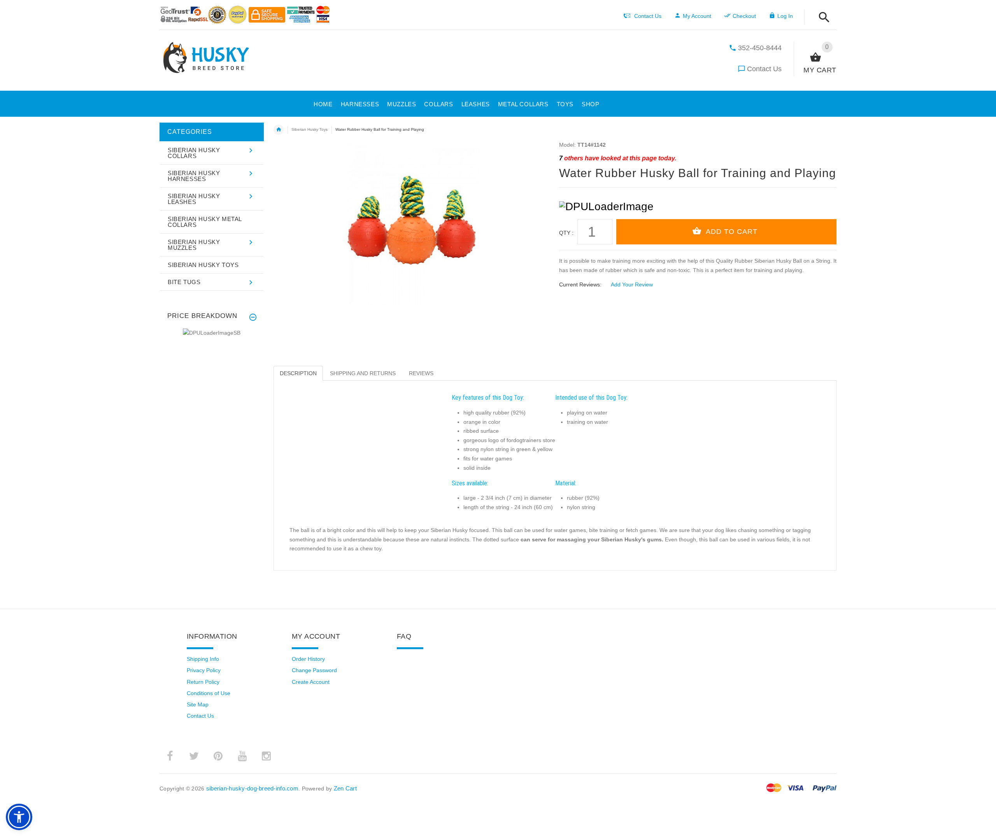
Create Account (311, 682)
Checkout (744, 16)
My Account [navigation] (697, 16)
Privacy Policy (204, 670)
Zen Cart (345, 788)
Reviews (421, 373)
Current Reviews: (580, 284)
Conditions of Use (208, 693)
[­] (821, 18)
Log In (785, 16)
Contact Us (764, 69)
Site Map (198, 704)
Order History (308, 659)
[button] (588, 103)
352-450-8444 (760, 48)
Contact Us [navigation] (647, 16)
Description (298, 373)
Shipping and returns (363, 373)
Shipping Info (203, 659)
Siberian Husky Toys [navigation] (309, 129)
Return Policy (203, 682)
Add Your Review (632, 284)
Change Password (314, 670)
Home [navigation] (279, 130)
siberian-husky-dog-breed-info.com (252, 788)
